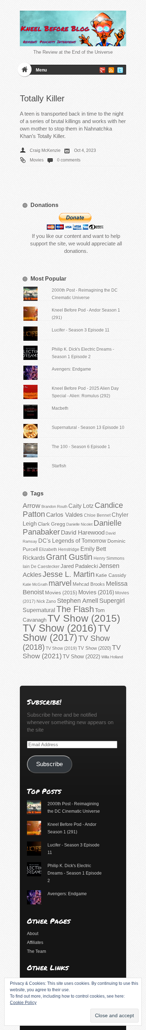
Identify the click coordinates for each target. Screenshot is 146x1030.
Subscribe (49, 764)
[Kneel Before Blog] (73, 28)
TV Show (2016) (60, 628)
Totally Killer (42, 98)
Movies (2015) (61, 592)
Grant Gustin (69, 557)
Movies (37, 160)
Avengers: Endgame (71, 369)
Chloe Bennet (97, 515)
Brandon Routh (54, 506)
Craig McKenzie (45, 150)
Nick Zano (46, 601)
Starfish (59, 465)
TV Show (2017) (66, 633)
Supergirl (112, 600)
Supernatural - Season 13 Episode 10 (88, 427)
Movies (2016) (96, 592)
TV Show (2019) (61, 648)
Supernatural (39, 610)
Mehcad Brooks (89, 584)
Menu (41, 70)
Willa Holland (112, 657)
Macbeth (60, 408)
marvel (60, 583)
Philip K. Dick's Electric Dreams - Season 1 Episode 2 (74, 873)
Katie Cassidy (111, 575)
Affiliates (35, 942)
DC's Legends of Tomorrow (72, 541)
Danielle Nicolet (79, 524)
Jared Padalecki (79, 566)
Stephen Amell (77, 600)
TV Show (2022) (81, 656)
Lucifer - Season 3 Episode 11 (81, 330)
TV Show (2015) (83, 618)
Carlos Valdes (64, 514)
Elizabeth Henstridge (59, 549)
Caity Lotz (81, 506)
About (32, 933)
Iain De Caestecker (41, 566)
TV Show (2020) (94, 648)
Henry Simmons (109, 558)
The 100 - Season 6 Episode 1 (81, 446)
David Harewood (83, 532)
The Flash (75, 609)
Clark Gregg (51, 524)
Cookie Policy (23, 1002)
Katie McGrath (35, 584)
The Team (36, 951)
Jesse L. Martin (69, 574)
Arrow (31, 505)
